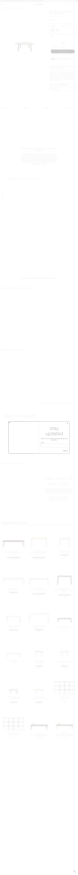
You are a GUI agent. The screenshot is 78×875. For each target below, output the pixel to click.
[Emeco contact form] (74, 871)
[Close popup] (67, 423)
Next (64, 451)
